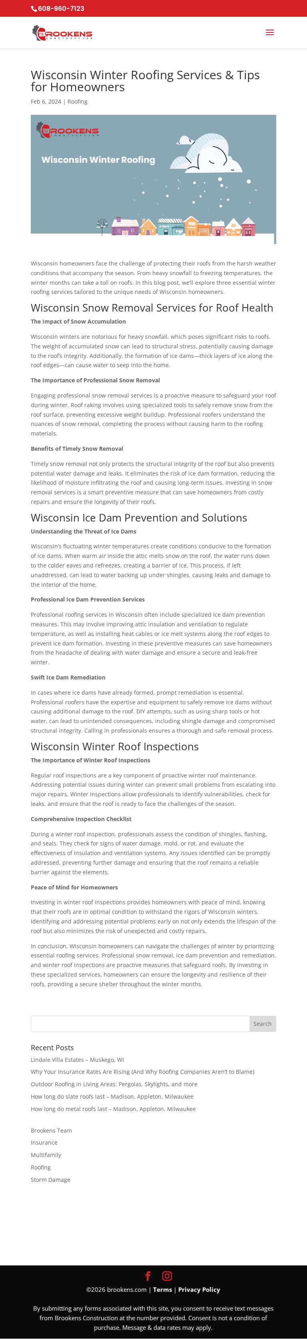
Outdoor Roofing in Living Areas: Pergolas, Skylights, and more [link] (114, 1084)
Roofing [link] (78, 101)
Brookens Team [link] (51, 1130)
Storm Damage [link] (50, 1179)
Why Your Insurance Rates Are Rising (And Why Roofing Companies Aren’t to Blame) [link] (142, 1071)
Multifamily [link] (46, 1155)
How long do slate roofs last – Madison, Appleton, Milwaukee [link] (112, 1096)
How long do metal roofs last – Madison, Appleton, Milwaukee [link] (113, 1109)
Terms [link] (162, 1289)
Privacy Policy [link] (199, 1289)
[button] (269, 37)
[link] (31, 39)
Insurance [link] (44, 1142)
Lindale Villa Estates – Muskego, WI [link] (77, 1059)
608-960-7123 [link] (61, 8)
